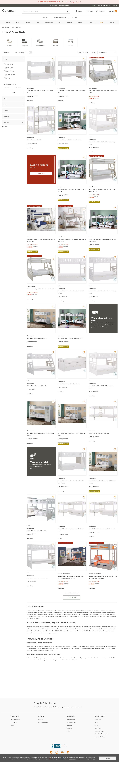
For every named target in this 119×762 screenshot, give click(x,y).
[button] (79, 11)
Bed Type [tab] (6, 122)
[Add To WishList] (53, 58)
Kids (59, 22)
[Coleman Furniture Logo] (8, 13)
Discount (71, 722)
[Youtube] (62, 753)
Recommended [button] (102, 52)
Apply (13, 92)
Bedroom (7, 22)
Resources (74, 17)
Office (90, 22)
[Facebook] (51, 753)
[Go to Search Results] (67, 11)
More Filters (5, 126)
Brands (112, 22)
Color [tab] (5, 99)
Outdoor (69, 22)
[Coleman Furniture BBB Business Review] (59, 747)
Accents (80, 22)
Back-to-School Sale (94, 96)
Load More (71, 597)
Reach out (32, 468)
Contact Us (114, 5)
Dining (28, 22)
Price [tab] (5, 59)
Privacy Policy (72, 759)
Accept (107, 758)
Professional (45, 17)
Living (17, 22)
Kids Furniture (5, 27)
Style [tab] (5, 105)
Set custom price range (10, 84)
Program (71, 719)
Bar (38, 22)
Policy (98, 728)
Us (40, 719)
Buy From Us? (43, 722)
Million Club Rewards (60, 17)
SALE (101, 22)
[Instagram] (56, 753)
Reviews (100, 736)
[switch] (30, 52)
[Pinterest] (67, 753)
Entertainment (49, 22)
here (94, 759)
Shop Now (41, 173)
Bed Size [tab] (6, 116)
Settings (15, 719)
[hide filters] (6, 52)
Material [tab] (6, 110)
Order (13, 722)
